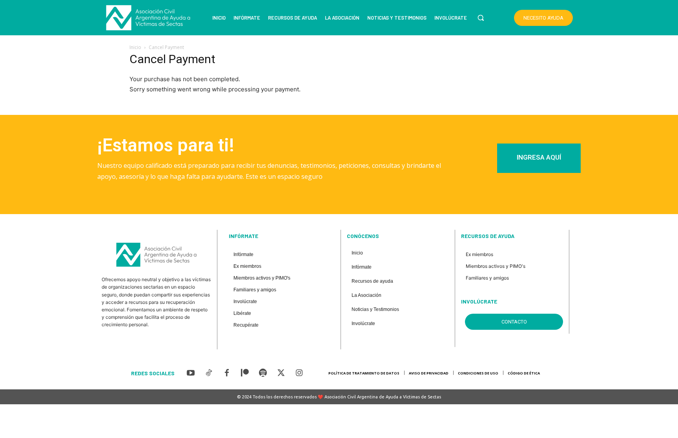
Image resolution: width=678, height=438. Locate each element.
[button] (481, 18)
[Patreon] (244, 373)
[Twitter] (281, 373)
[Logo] (148, 18)
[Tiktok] (208, 373)
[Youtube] (190, 373)
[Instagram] (299, 373)
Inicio (135, 47)
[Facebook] (226, 373)
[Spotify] (263, 373)
